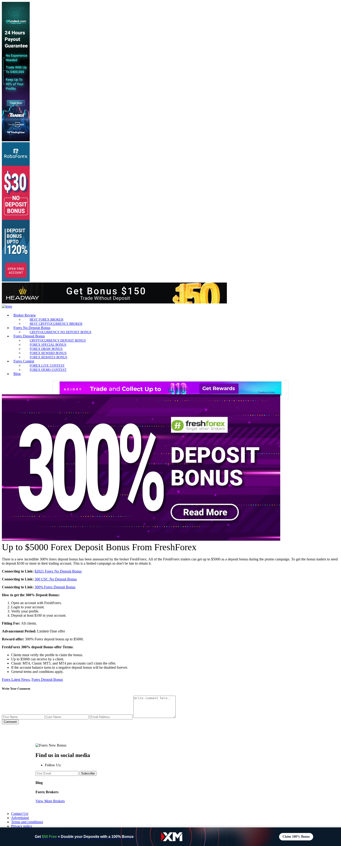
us (75, 579)
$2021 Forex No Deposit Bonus (58, 571)
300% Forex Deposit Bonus (55, 587)
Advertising (19, 818)
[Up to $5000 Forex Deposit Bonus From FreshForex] (141, 539)
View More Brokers (50, 801)
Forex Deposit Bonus (29, 336)
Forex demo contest (48, 370)
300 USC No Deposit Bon (54, 579)
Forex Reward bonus (48, 353)
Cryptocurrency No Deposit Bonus (60, 332)
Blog (17, 374)
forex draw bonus (46, 349)
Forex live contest (47, 365)
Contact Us (19, 814)
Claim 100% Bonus (296, 836)
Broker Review (24, 315)
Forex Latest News (16, 679)
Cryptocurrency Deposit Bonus (58, 340)
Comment (10, 722)
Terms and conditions (26, 822)
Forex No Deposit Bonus (31, 328)
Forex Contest (23, 361)
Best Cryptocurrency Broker (56, 324)
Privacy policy (21, 826)
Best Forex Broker (46, 319)
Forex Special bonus (48, 344)
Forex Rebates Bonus (48, 357)
